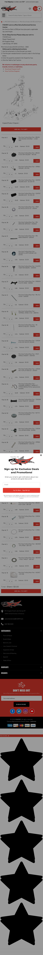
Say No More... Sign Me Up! (21, 490)
